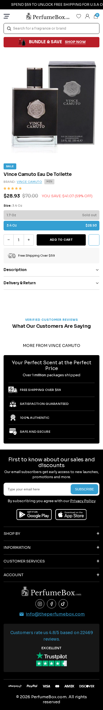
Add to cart (61, 239)
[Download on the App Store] (71, 514)
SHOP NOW (75, 41)
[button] (13, 188)
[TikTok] (63, 603)
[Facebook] (51, 603)
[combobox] (51, 28)
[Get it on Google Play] (34, 514)
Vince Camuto (29, 182)
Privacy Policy (83, 501)
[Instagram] (40, 603)
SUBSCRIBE (84, 489)
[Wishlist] (78, 16)
